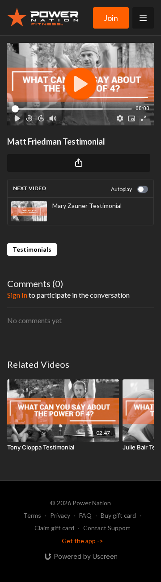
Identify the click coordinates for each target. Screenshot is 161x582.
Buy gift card (118, 515)
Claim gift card (54, 528)
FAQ (85, 515)
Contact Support (107, 528)
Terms (32, 515)
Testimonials (32, 249)
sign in (17, 295)
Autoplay (121, 189)
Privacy (60, 515)
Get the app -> (82, 541)
